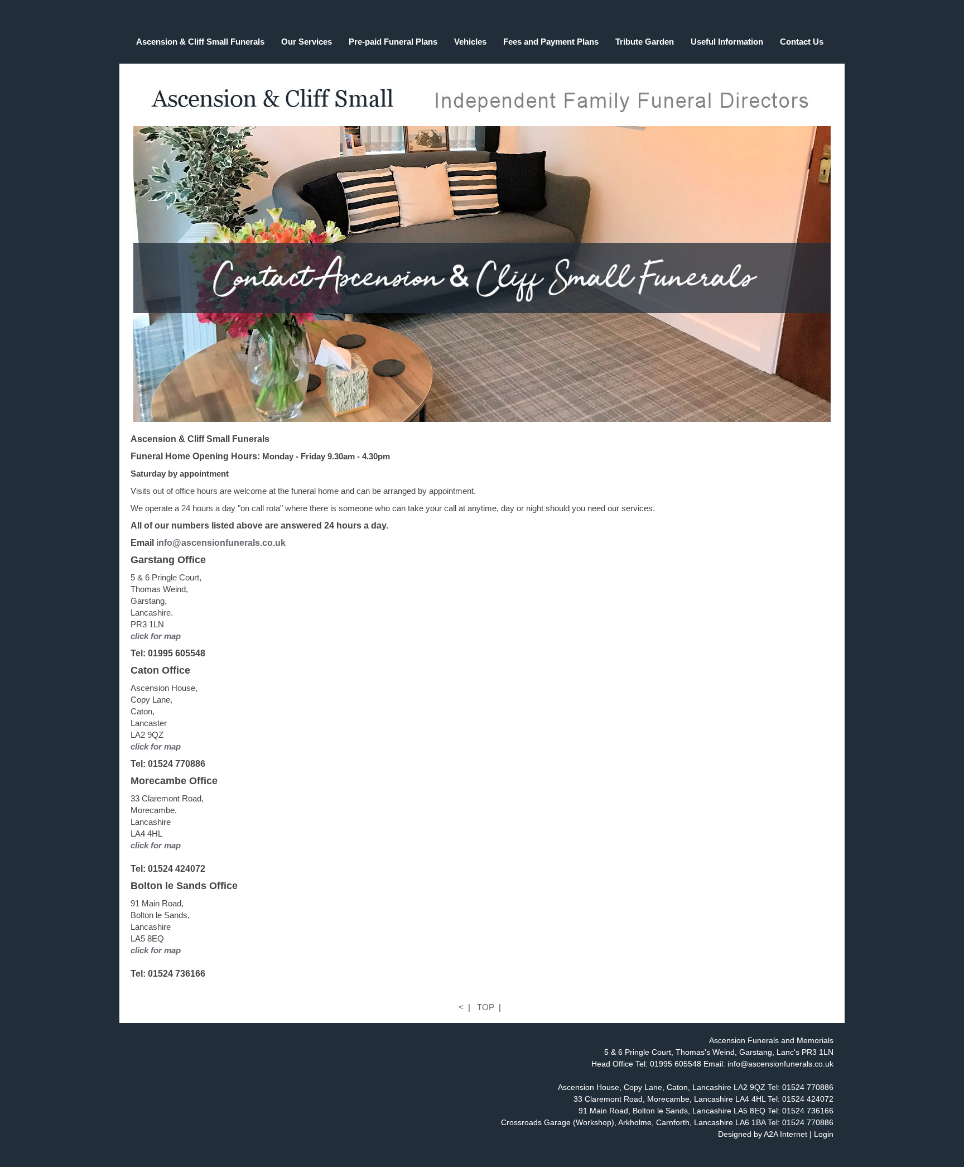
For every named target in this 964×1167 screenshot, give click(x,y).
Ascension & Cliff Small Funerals (200, 41)
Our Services (306, 41)
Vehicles (470, 41)
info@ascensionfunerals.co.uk (221, 543)
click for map (156, 636)
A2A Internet (785, 1134)
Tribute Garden (644, 41)
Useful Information (727, 41)
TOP (485, 1007)
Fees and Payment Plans (551, 41)
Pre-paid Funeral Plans (393, 41)
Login (823, 1134)
